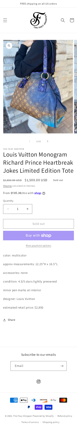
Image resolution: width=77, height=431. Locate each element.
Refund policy (64, 415)
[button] (5, 20)
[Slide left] (29, 141)
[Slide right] (47, 141)
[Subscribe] (62, 366)
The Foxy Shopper (22, 415)
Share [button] (11, 320)
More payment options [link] (38, 245)
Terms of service (30, 422)
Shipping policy (51, 422)
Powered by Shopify (43, 415)
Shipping (7, 185)
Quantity (8, 200)
